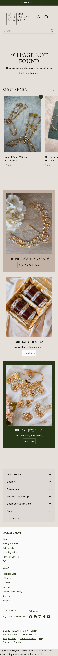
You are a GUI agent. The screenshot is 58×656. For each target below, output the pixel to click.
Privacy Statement (11, 543)
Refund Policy (9, 548)
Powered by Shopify (12, 642)
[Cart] (46, 17)
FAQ (4, 561)
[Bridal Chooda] (29, 307)
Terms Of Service (11, 557)
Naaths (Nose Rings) (12, 591)
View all (51, 90)
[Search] (52, 31)
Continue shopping (29, 73)
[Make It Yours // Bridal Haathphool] (22, 132)
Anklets (6, 596)
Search (6, 539)
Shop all (6, 600)
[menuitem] (29, 474)
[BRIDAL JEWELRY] (29, 395)
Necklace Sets (9, 574)
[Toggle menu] (50, 474)
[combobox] (29, 31)
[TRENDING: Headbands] (29, 223)
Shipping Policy (10, 552)
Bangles (6, 587)
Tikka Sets (8, 578)
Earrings (6, 583)
